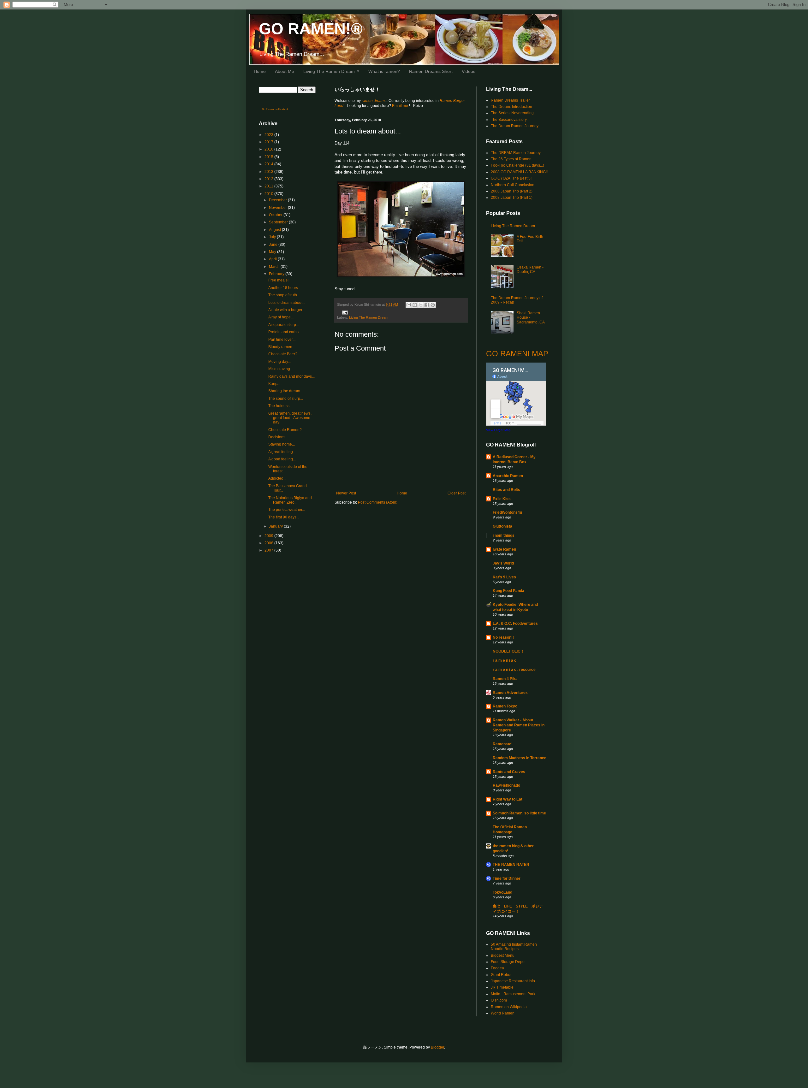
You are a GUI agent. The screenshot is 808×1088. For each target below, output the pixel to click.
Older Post (457, 493)
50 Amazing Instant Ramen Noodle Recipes (514, 946)
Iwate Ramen (504, 549)
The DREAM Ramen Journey (516, 153)
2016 (269, 149)
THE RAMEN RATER (511, 864)
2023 (269, 135)
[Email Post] (344, 312)
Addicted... (277, 478)
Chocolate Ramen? (285, 430)
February (277, 274)
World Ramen (502, 1013)
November (278, 207)
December (278, 200)
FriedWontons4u (507, 512)
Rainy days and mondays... (291, 376)
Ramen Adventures (510, 692)
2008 (269, 543)
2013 (269, 171)
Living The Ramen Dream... (514, 226)
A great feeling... (282, 452)
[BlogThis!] (415, 305)
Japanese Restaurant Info (513, 981)
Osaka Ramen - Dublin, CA (530, 269)
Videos (468, 71)
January (276, 526)
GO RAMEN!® (311, 29)
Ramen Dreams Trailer (510, 100)
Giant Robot (501, 975)
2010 (269, 194)
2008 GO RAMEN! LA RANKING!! (519, 172)
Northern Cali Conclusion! (513, 185)
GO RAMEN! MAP (517, 353)
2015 (269, 157)
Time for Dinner (506, 878)
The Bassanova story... (510, 119)
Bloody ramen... (281, 347)
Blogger (437, 1047)
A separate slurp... (283, 324)
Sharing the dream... (285, 391)
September (279, 222)
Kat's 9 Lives (504, 577)
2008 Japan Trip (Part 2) (511, 191)
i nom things (503, 535)
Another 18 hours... (284, 288)
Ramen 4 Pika (505, 679)
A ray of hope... (281, 317)
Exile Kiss (502, 499)
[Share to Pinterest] (433, 305)
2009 (269, 536)
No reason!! (503, 637)
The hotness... (280, 406)
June (273, 244)
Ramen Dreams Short (431, 71)
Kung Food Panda (508, 590)
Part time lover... (281, 339)
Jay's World (503, 563)
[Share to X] (421, 305)
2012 (269, 179)
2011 (269, 186)
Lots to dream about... (286, 302)
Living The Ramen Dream (368, 317)
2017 (269, 142)
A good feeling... (282, 459)
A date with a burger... (286, 310)
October (276, 215)
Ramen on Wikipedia (509, 1007)
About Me (284, 71)
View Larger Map (498, 430)
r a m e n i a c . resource (514, 669)
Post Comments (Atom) (377, 502)
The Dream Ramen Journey (514, 126)
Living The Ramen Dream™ (331, 71)
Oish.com (499, 1000)
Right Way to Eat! (508, 799)
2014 (269, 164)
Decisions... (278, 437)
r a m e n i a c (504, 660)
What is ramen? (384, 71)
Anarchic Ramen (508, 476)
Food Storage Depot (508, 962)
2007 (269, 550)
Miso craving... (280, 369)
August (275, 230)
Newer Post (346, 493)
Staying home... (281, 444)
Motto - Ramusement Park (513, 994)
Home (260, 71)
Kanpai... (275, 383)
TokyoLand (502, 892)
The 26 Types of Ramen (511, 159)
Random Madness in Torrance (519, 758)
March (275, 266)
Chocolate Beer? (282, 354)
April (273, 259)
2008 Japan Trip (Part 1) (511, 197)
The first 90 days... (283, 517)
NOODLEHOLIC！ (508, 651)
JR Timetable (502, 987)
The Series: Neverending (512, 113)
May (273, 252)
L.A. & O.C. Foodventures (515, 623)
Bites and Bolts (506, 490)
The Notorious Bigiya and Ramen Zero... (290, 500)
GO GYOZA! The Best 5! (511, 178)
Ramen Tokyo (505, 706)
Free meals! (278, 280)
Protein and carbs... (284, 332)
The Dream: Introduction (511, 106)
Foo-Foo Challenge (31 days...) (517, 165)
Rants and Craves (509, 772)
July (273, 237)
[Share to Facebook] (427, 305)
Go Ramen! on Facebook (275, 109)
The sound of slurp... (285, 398)
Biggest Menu (502, 955)
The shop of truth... (284, 295)
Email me (400, 105)
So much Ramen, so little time (519, 813)
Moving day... (279, 361)
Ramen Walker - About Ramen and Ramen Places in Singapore (518, 725)
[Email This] (409, 305)
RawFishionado (506, 785)
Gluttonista (502, 526)
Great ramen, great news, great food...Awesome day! (290, 418)
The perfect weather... (286, 509)
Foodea (497, 968)
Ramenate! (503, 744)
